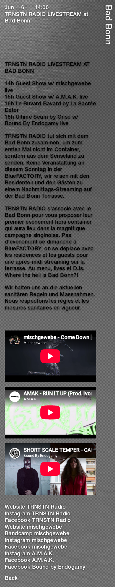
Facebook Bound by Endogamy (45, 567)
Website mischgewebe (33, 527)
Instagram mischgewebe (36, 541)
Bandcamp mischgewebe (37, 534)
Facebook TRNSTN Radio (38, 520)
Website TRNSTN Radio (35, 507)
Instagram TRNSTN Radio (38, 514)
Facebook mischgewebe (36, 547)
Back (11, 578)
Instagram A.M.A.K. (29, 554)
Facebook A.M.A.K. (29, 560)
